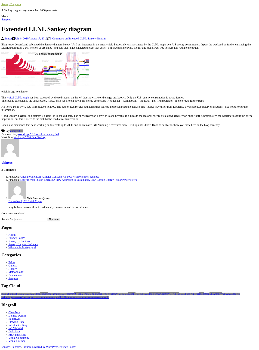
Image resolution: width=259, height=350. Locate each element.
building (20, 294)
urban (70, 297)
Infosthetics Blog (17, 325)
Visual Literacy (16, 340)
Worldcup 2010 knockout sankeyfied (38, 134)
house (182, 294)
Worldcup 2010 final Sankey (29, 137)
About (12, 234)
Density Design (17, 315)
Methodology (15, 271)
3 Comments (78, 38)
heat (177, 293)
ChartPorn (14, 312)
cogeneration (54, 294)
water (95, 297)
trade (47, 297)
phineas (8, 38)
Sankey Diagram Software (23, 244)
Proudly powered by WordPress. (41, 346)
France (157, 293)
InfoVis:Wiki (15, 328)
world (106, 297)
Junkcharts (14, 331)
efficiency (69, 294)
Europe (131, 293)
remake (15, 297)
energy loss (123, 294)
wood (100, 297)
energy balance (92, 293)
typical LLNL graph (18, 97)
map (201, 293)
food (151, 293)
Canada (28, 294)
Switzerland (39, 297)
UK (65, 297)
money (218, 293)
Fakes (11, 262)
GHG (172, 293)
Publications (15, 275)
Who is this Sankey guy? (22, 247)
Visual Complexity (18, 337)
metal (206, 294)
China (37, 294)
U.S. (20, 130)
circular (44, 293)
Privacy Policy (16, 237)
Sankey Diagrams (11, 4)
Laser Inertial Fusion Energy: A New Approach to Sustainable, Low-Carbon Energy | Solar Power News (78, 179)
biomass (12, 294)
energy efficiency (109, 294)
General (12, 265)
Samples (6, 19)
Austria (4, 294)
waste (89, 297)
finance (145, 294)
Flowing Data (16, 321)
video (83, 297)
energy (14, 130)
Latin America (192, 294)
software (24, 297)
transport (54, 297)
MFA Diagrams (17, 334)
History (12, 268)
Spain (31, 297)
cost (62, 294)
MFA (212, 293)
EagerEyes (14, 318)
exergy (138, 294)
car (33, 294)
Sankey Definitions (19, 241)
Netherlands (227, 294)
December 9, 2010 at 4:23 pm (25, 201)
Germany (164, 293)
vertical (76, 297)
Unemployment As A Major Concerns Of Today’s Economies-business (59, 176)
